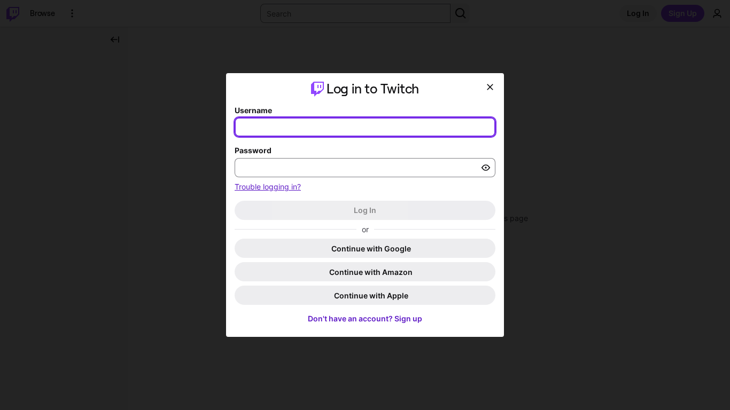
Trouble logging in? (268, 186)
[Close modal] (490, 87)
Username (253, 110)
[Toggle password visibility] (485, 167)
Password (253, 150)
